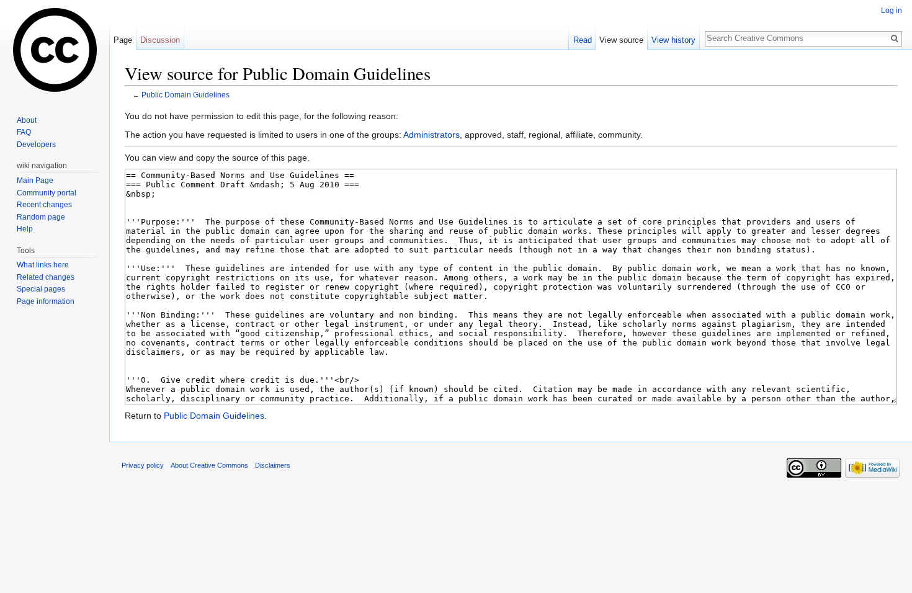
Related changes (45, 277)
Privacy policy (143, 465)
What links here (43, 265)
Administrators (431, 135)
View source (621, 40)
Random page (41, 217)
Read (582, 40)
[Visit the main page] (54, 49)
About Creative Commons (209, 465)
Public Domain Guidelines (185, 95)
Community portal (46, 193)
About (27, 120)
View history (673, 40)
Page (123, 40)
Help (25, 229)
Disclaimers (272, 465)
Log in (891, 10)
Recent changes (44, 204)
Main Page (35, 180)
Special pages (41, 289)
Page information (45, 301)
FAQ (24, 132)
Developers (36, 144)
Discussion (160, 40)
